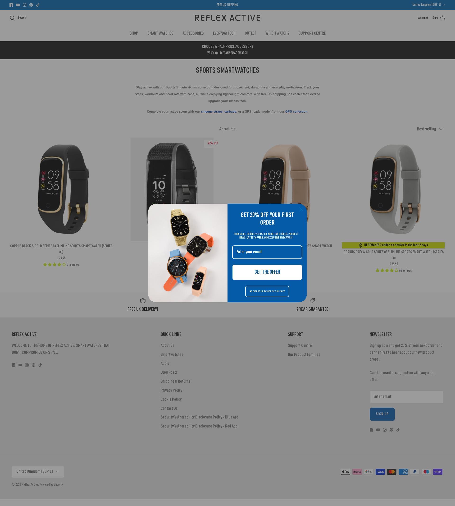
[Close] (301, 209)
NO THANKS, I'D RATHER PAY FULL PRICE (267, 291)
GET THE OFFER (267, 272)
